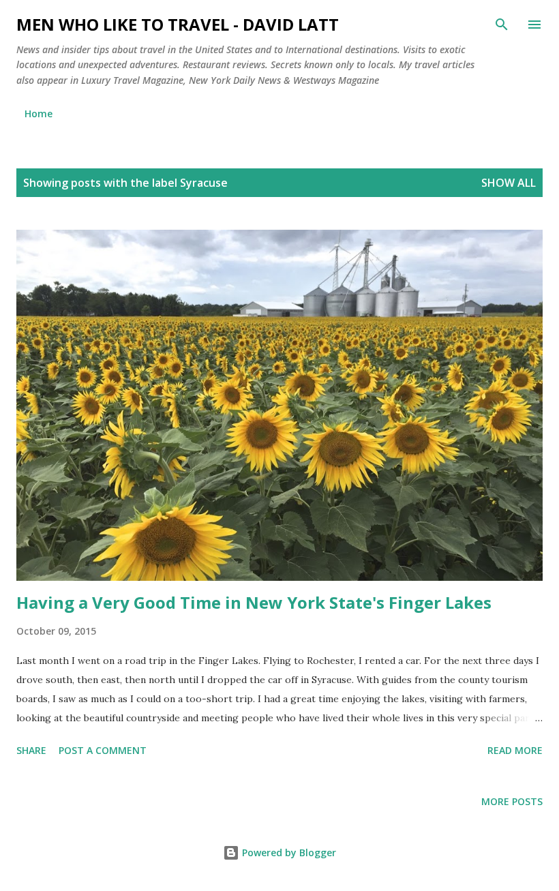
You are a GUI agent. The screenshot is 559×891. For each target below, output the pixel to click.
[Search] (502, 24)
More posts (512, 801)
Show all (508, 182)
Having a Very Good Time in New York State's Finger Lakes (254, 602)
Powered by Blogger (287, 852)
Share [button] (31, 750)
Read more (515, 750)
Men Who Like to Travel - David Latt (177, 24)
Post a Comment (103, 750)
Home (38, 113)
